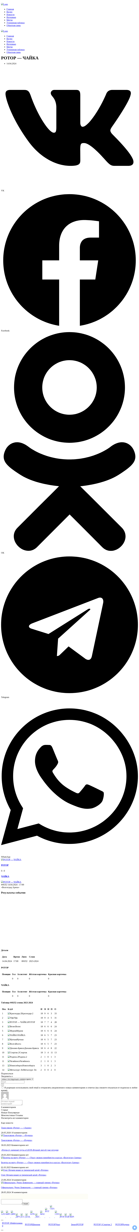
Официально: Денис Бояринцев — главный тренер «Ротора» (29, 1187)
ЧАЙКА (5, 876)
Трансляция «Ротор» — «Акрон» (16, 1128)
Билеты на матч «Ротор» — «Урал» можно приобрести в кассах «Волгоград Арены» (40, 1162)
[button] (69, 129)
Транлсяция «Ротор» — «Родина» (16, 1140)
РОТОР (5, 865)
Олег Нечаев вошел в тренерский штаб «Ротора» (23, 1175)
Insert (25, 1204)
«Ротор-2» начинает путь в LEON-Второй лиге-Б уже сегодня (29, 1150)
